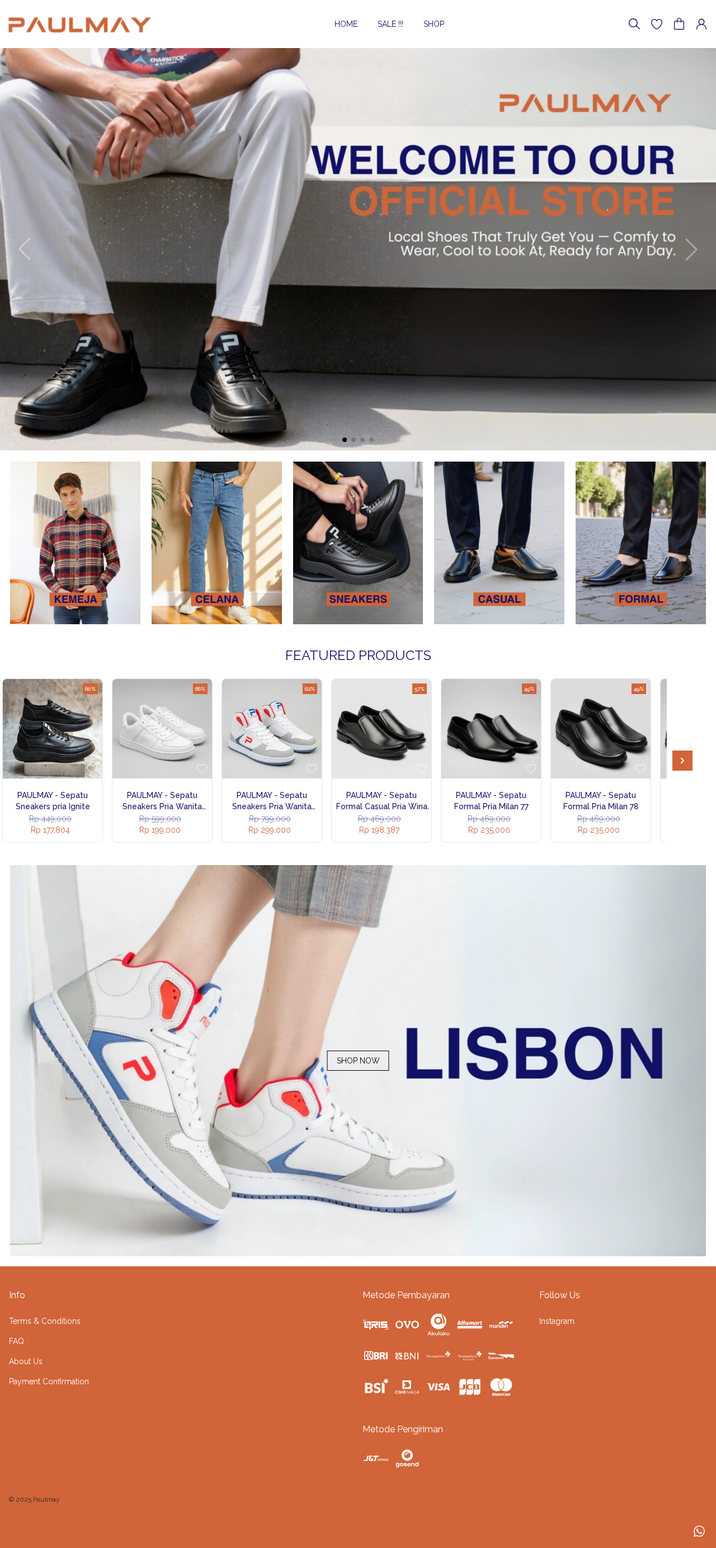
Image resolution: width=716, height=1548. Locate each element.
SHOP (433, 24)
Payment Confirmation (49, 1381)
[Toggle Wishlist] (92, 768)
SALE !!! (390, 24)
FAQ (16, 1341)
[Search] (634, 24)
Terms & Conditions (45, 1321)
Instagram (556, 1321)
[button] (657, 24)
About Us (26, 1361)
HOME (346, 24)
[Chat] (699, 1531)
